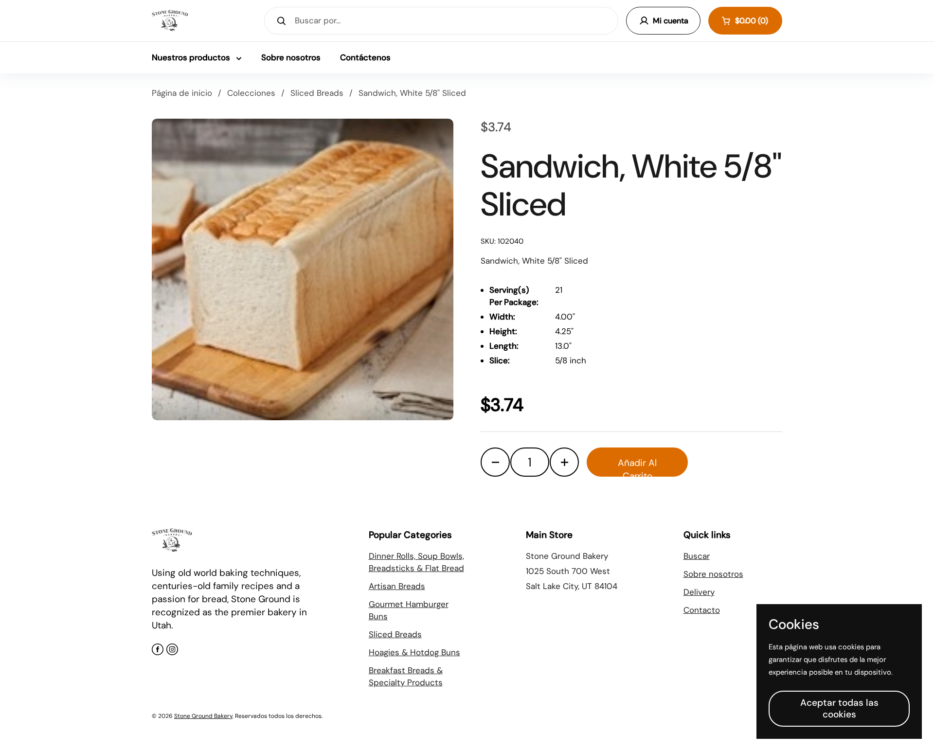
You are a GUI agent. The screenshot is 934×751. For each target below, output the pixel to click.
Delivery (699, 592)
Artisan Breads (397, 586)
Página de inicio (182, 93)
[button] (745, 21)
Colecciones (251, 93)
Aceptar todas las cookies (839, 708)
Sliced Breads (316, 93)
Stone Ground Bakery (203, 716)
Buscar (696, 556)
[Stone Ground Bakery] (170, 21)
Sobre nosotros (713, 574)
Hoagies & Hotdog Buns (414, 652)
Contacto (701, 610)
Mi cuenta (670, 21)
